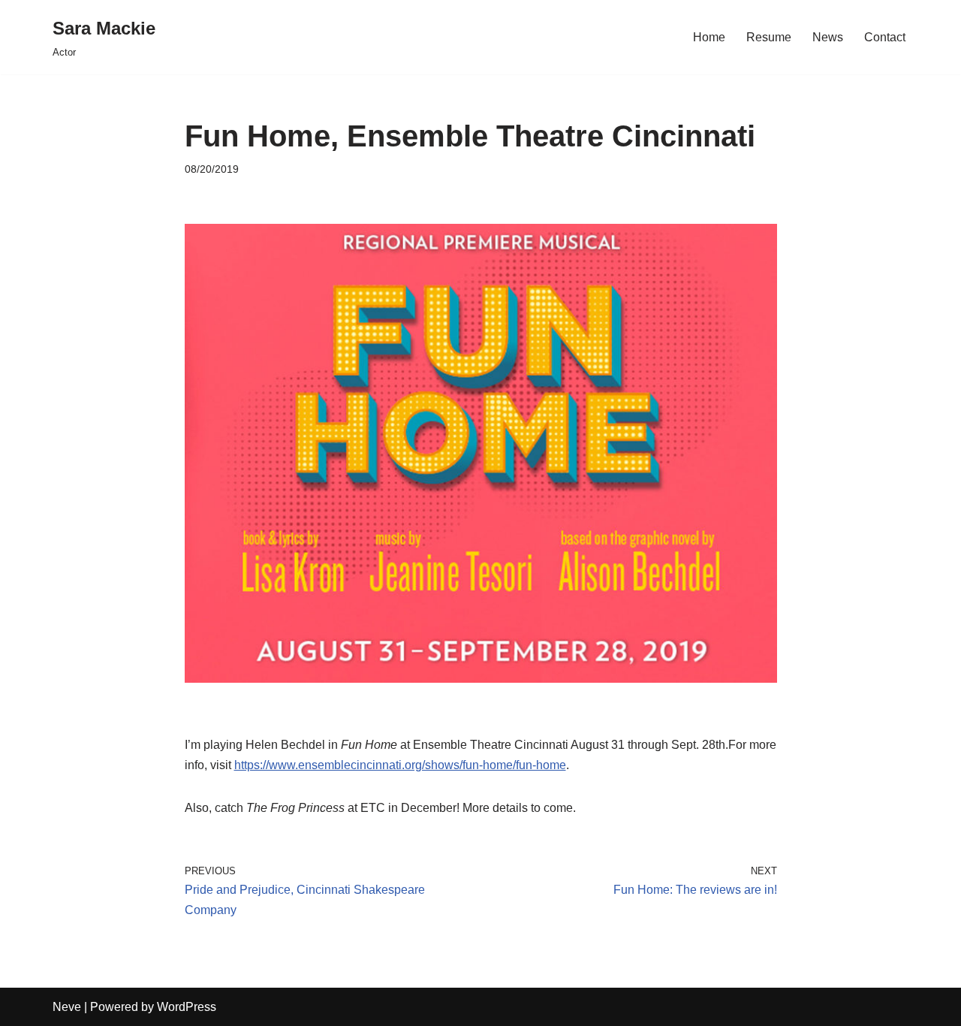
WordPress (186, 1006)
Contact (884, 37)
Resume (768, 37)
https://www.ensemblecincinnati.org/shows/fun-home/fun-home (400, 765)
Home (709, 37)
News (827, 37)
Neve (67, 1006)
